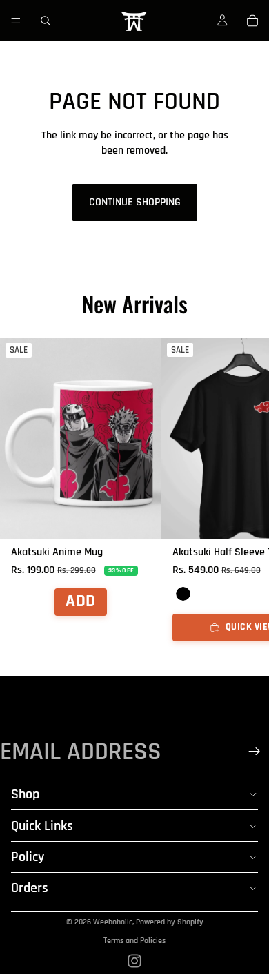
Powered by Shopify (169, 922)
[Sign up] (254, 751)
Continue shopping (135, 202)
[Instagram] (134, 961)
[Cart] (252, 21)
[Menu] (16, 21)
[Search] (45, 21)
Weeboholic (112, 922)
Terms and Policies (134, 940)
